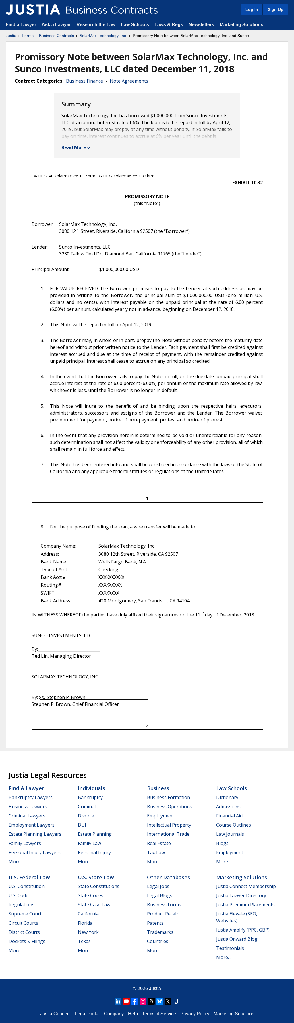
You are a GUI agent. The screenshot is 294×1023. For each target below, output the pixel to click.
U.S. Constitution (27, 886)
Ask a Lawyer (57, 24)
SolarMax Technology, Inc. (103, 35)
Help (133, 1013)
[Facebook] (134, 1001)
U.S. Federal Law (29, 877)
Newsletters (201, 24)
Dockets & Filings (27, 941)
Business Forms (164, 904)
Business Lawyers (28, 806)
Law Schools (135, 24)
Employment (160, 816)
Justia (11, 35)
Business (158, 788)
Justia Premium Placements (245, 904)
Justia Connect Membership (246, 886)
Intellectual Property (169, 825)
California (88, 914)
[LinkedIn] (118, 1001)
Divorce (86, 816)
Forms (28, 35)
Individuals (91, 788)
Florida (85, 923)
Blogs (222, 843)
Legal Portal (87, 1013)
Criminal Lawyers (27, 816)
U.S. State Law (96, 877)
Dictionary (227, 797)
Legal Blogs (159, 895)
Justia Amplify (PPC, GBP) (243, 930)
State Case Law (94, 904)
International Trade (168, 834)
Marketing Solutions (241, 24)
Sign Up (275, 9)
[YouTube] (126, 1001)
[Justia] (33, 9)
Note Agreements (129, 81)
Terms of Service (159, 1013)
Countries (157, 941)
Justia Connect (55, 1013)
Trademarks (160, 932)
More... (16, 861)
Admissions (228, 806)
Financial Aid (229, 816)
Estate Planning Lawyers (35, 834)
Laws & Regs (168, 24)
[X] (168, 1001)
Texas (84, 941)
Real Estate (159, 843)
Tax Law (156, 852)
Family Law (89, 843)
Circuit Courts (23, 923)
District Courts (24, 932)
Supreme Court (25, 914)
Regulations (21, 904)
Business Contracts (56, 35)
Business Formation (168, 797)
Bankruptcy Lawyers (31, 797)
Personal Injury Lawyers (35, 852)
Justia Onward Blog (237, 939)
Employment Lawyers (32, 825)
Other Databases (168, 877)
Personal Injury (94, 852)
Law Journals (230, 834)
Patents (155, 923)
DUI (82, 825)
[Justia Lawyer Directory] (176, 1001)
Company (114, 1013)
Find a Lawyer (21, 24)
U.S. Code (18, 895)
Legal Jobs (158, 886)
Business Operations (169, 806)
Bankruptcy (90, 797)
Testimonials (230, 948)
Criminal (87, 806)
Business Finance (84, 81)
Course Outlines (233, 825)
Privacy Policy (194, 1013)
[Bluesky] (159, 1001)
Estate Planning (95, 834)
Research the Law (95, 24)
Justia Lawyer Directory (241, 895)
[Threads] (151, 1001)
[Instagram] (143, 1001)
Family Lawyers (25, 843)
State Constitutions (98, 886)
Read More (73, 147)
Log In (251, 9)
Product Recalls (163, 914)
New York (88, 932)
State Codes (90, 895)
